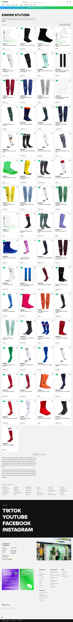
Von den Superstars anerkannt (54, 581)
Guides (40, 583)
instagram (18, 530)
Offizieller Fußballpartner (55, 575)
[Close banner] (71, 7)
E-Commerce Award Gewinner (54, 578)
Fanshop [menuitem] (7, 4)
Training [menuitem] (12, 4)
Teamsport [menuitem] (26, 4)
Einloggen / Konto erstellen (42, 575)
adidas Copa (4, 494)
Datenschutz (14, 620)
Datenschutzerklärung (43, 592)
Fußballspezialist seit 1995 (54, 573)
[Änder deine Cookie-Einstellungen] (2, 617)
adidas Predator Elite (40, 494)
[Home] (4, 1)
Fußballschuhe (5, 487)
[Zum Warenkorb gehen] (70, 1)
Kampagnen (41, 585)
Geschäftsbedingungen (5, 620)
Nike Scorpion (27, 494)
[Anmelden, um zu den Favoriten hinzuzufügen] (17, 28)
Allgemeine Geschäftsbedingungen (43, 595)
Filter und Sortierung (64, 24)
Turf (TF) (49, 492)
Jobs (40, 587)
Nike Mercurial (16, 487)
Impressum (41, 600)
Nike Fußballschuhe (28, 487)
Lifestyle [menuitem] (21, 4)
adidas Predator (62, 487)
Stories (40, 581)
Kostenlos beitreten (10, 587)
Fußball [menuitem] (2, 4)
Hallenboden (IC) (62, 494)
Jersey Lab (41, 579)
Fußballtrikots (50, 487)
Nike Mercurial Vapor (6, 492)
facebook (17, 523)
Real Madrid (62, 492)
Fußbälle (15, 494)
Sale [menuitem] (31, 4)
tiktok (12, 511)
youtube (15, 517)
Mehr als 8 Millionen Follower (54, 584)
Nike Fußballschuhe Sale (18, 492)
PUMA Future (39, 492)
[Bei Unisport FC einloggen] (67, 1)
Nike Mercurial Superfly (52, 494)
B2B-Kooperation (53, 586)
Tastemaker (41, 577)
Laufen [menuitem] (16, 4)
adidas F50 (38, 487)
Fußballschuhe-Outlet (28, 492)
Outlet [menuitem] (34, 4)
